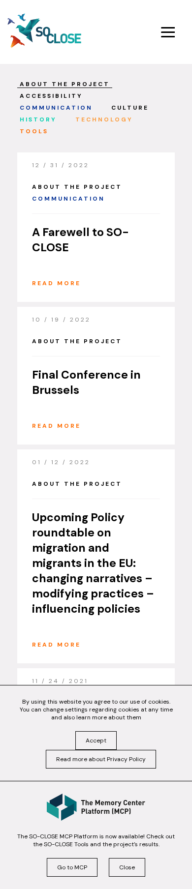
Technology (104, 120)
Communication (56, 108)
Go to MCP (72, 867)
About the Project (65, 84)
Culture (130, 108)
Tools (34, 131)
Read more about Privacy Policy (101, 759)
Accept (96, 740)
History (38, 120)
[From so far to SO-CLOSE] (44, 30)
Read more (56, 283)
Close (127, 867)
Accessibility (51, 96)
